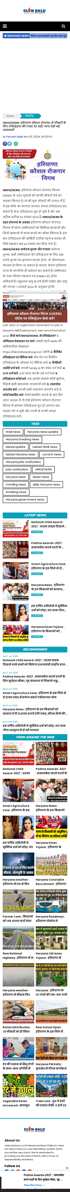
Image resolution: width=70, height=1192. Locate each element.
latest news (41, 477)
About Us (12, 1140)
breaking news (16, 492)
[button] (5, 26)
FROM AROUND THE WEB (35, 737)
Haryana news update (42, 432)
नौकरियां (29, 116)
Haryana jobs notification (23, 462)
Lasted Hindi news (44, 447)
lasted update (15, 447)
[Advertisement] (35, 76)
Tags (35, 424)
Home (10, 116)
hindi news (13, 432)
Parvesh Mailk (14, 136)
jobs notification (17, 469)
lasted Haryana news (20, 454)
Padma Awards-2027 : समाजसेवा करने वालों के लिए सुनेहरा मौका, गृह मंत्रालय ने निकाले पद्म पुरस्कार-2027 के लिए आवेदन (34, 681)
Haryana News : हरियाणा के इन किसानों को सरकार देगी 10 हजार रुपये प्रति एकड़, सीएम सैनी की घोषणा (34, 713)
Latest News (35, 515)
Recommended (35, 649)
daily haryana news (46, 484)
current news (51, 454)
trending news (16, 484)
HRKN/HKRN (43, 469)
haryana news (16, 477)
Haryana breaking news (22, 439)
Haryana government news (25, 499)
